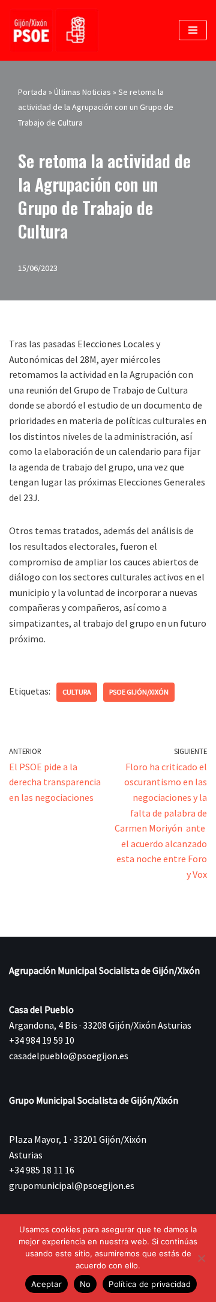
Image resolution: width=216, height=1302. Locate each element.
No (85, 1284)
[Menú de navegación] (193, 30)
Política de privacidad (150, 1284)
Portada (32, 92)
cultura (76, 691)
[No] (201, 1258)
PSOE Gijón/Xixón (139, 691)
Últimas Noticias (82, 92)
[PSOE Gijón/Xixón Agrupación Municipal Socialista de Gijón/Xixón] (54, 30)
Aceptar (46, 1284)
